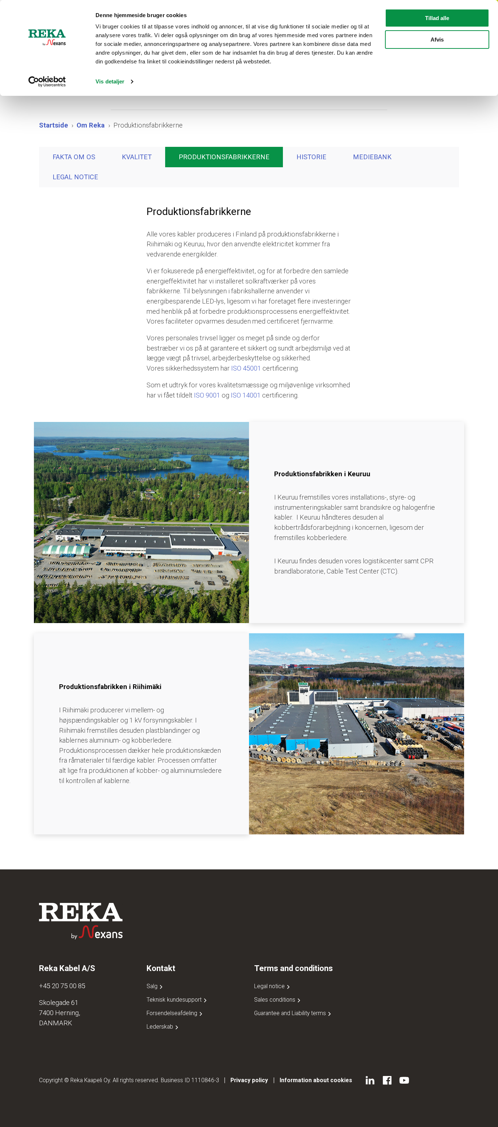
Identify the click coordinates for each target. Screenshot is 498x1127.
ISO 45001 (246, 368)
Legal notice (75, 177)
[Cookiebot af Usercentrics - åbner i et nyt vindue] (47, 81)
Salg (153, 986)
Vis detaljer (110, 81)
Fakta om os (73, 157)
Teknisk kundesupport (175, 999)
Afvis (437, 39)
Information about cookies (316, 1080)
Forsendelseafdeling (173, 1013)
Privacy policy (249, 1080)
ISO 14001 (246, 395)
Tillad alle (437, 18)
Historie (311, 157)
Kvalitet (137, 157)
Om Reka (91, 125)
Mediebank (372, 157)
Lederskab (161, 1026)
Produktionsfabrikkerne (224, 157)
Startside (53, 125)
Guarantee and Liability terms (290, 1013)
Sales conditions (275, 999)
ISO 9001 (206, 395)
